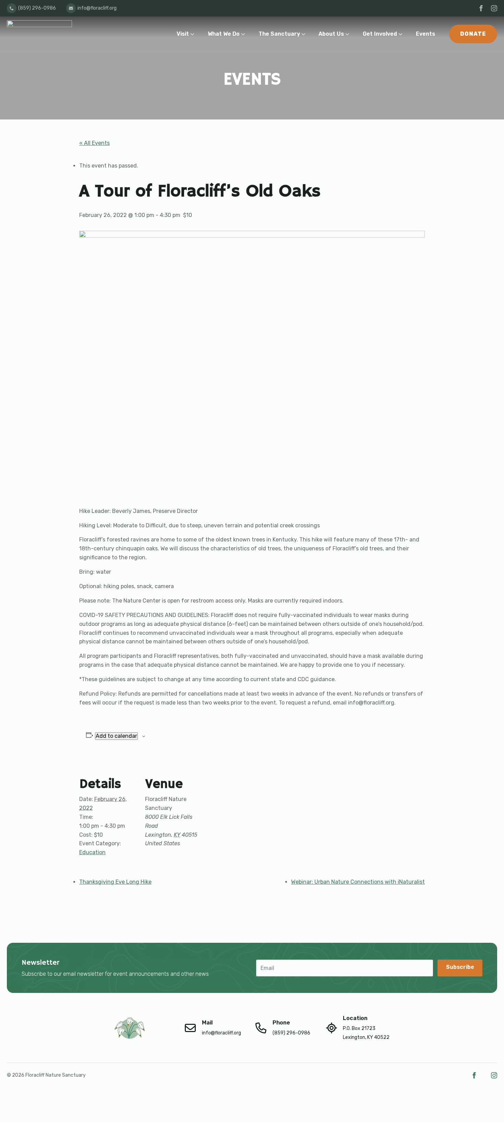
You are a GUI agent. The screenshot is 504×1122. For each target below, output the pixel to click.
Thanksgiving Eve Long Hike (115, 882)
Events (425, 34)
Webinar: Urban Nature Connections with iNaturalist (358, 882)
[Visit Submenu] (194, 33)
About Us (331, 34)
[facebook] (481, 8)
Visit (183, 34)
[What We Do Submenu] (245, 33)
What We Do (224, 34)
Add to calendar (116, 736)
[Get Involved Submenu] (402, 33)
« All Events (94, 143)
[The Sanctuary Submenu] (305, 33)
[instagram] (494, 8)
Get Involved (380, 34)
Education (92, 852)
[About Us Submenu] (349, 33)
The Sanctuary (279, 34)
